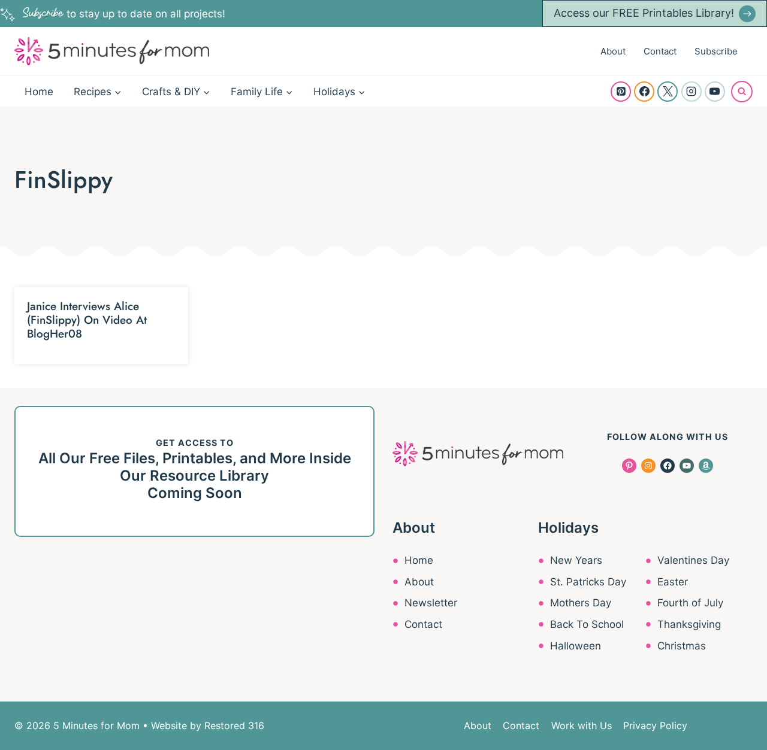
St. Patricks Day (588, 582)
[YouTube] (715, 91)
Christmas (681, 646)
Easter (672, 582)
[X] (667, 91)
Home (39, 92)
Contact (660, 51)
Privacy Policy (655, 725)
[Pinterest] (621, 91)
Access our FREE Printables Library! (644, 13)
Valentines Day (693, 560)
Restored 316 (234, 725)
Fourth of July (690, 603)
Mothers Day (580, 603)
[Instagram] (691, 91)
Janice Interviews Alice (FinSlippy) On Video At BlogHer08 (87, 320)
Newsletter (430, 603)
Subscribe (716, 51)
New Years (576, 560)
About (613, 51)
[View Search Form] (742, 91)
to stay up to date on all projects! (124, 14)
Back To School (587, 624)
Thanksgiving (689, 624)
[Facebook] (644, 91)
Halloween (575, 646)
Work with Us (581, 725)
